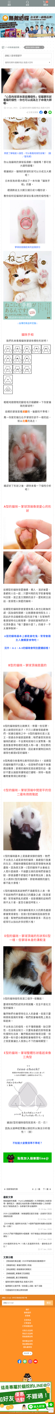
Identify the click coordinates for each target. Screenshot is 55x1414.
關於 (27, 1310)
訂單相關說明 (27, 1326)
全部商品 (27, 1320)
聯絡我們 (27, 1313)
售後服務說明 (27, 1337)
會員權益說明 (27, 1341)
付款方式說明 (27, 1330)
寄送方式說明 (27, 1334)
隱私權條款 (27, 1347)
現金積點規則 (27, 1344)
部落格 (27, 1316)
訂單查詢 (27, 1323)
